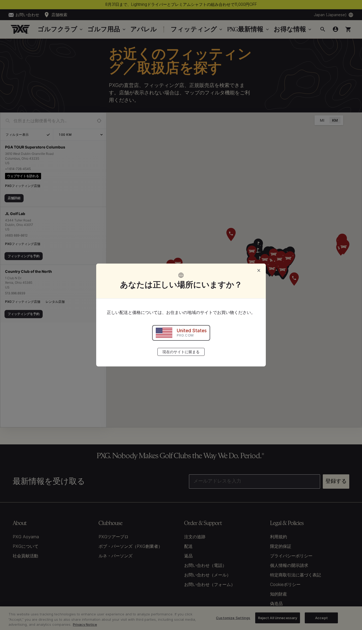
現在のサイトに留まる (181, 351)
